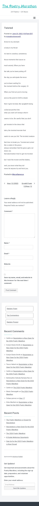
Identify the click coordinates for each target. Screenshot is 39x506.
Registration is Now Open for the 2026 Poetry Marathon (19, 348)
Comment (8, 211)
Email (6, 254)
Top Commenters (13, 315)
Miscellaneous (18, 174)
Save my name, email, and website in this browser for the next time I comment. (18, 280)
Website (7, 264)
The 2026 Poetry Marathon (22, 388)
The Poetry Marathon (19, 6)
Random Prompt (12, 322)
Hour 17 (22, 398)
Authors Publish (18, 456)
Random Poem (12, 309)
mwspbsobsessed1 (13, 36)
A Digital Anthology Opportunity (17, 437)
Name (7, 243)
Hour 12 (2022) (12, 183)
